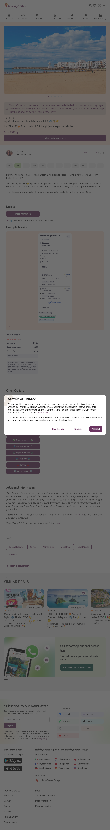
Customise (78, 429)
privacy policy (43, 412)
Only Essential (58, 429)
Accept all (96, 429)
